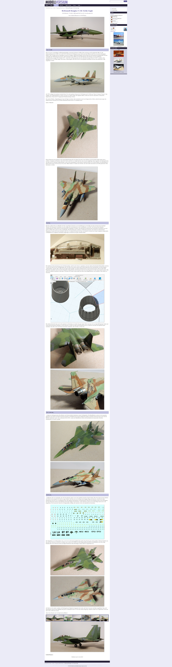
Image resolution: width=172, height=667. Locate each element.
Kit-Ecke (61, 5)
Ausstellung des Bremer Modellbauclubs (116, 18)
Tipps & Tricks (68, 5)
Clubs (79, 5)
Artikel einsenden (114, 10)
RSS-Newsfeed (114, 8)
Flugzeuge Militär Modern (59, 663)
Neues (51, 5)
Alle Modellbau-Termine (114, 23)
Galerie (56, 5)
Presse (74, 5)
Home (47, 5)
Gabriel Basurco (120, 46)
